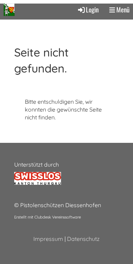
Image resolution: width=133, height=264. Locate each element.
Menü (122, 9)
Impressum (48, 238)
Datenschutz (83, 238)
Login (92, 9)
